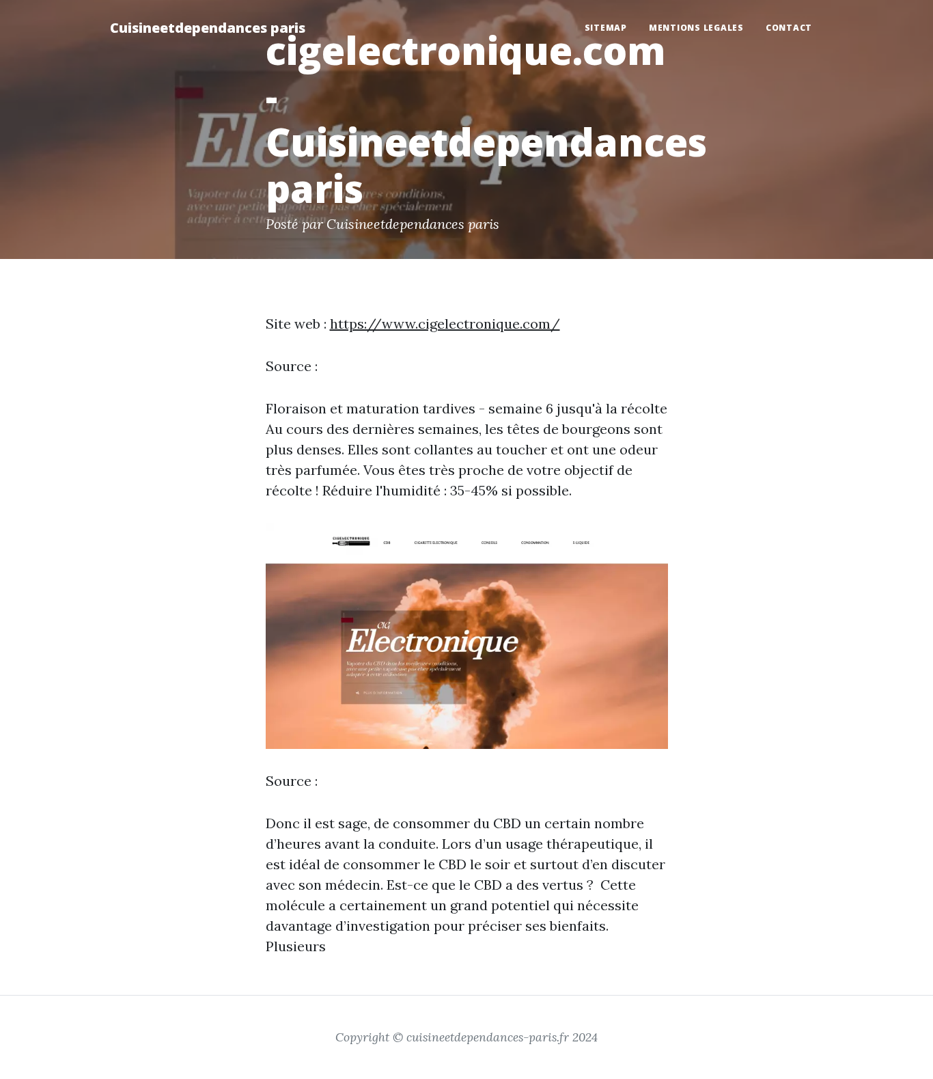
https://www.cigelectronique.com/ (445, 323)
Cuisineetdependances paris (207, 27)
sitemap (606, 27)
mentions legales (696, 27)
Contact (789, 27)
